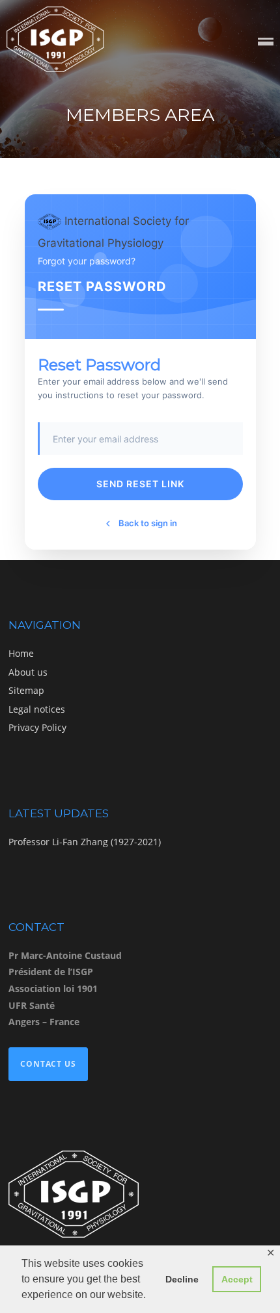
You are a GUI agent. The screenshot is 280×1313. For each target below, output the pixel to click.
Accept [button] (237, 1279)
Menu (265, 42)
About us (28, 672)
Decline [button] (182, 1279)
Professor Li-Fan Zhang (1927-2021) (84, 841)
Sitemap (26, 690)
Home (21, 653)
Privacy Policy (37, 727)
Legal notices (36, 709)
